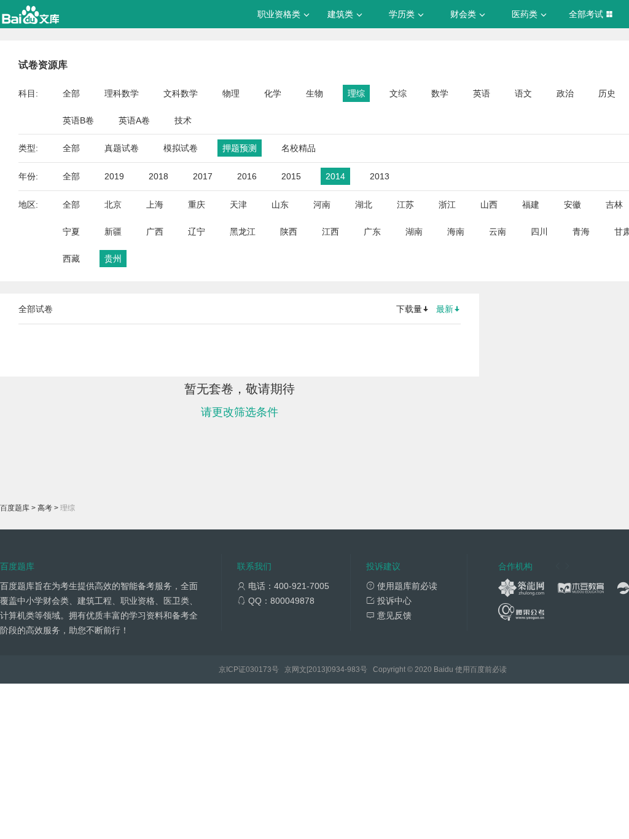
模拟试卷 (180, 148)
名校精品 (298, 148)
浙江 (447, 204)
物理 (231, 93)
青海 (581, 231)
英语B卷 (78, 120)
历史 (606, 93)
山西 (489, 204)
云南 (497, 231)
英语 (481, 93)
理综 (356, 93)
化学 (272, 93)
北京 (113, 204)
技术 (183, 120)
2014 (335, 176)
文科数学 (180, 93)
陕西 (288, 231)
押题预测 (239, 148)
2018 (158, 176)
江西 (330, 231)
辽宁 (196, 231)
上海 (154, 204)
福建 (530, 204)
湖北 (363, 204)
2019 (114, 176)
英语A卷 (134, 120)
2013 (379, 176)
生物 (314, 93)
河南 (321, 204)
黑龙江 (243, 231)
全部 (71, 93)
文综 (398, 93)
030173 (259, 669)
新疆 (113, 231)
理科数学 (121, 93)
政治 (565, 93)
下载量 (409, 309)
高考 (44, 508)
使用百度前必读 (481, 669)
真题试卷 (121, 148)
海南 (455, 231)
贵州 (113, 258)
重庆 (196, 204)
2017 (203, 176)
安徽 (572, 204)
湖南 (414, 231)
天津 (238, 204)
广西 (154, 231)
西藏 (71, 258)
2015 (291, 176)
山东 (280, 204)
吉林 (614, 204)
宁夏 (71, 231)
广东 (372, 231)
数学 (439, 93)
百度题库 (14, 508)
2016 (247, 176)
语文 (523, 93)
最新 (444, 309)
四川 (539, 231)
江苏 (405, 204)
